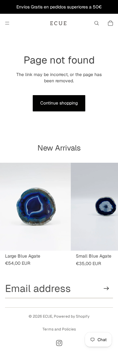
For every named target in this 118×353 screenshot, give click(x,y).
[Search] (97, 23)
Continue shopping (59, 103)
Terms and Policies (59, 329)
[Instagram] (59, 343)
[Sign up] (106, 288)
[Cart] (110, 23)
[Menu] (7, 23)
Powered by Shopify (71, 316)
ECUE (47, 316)
